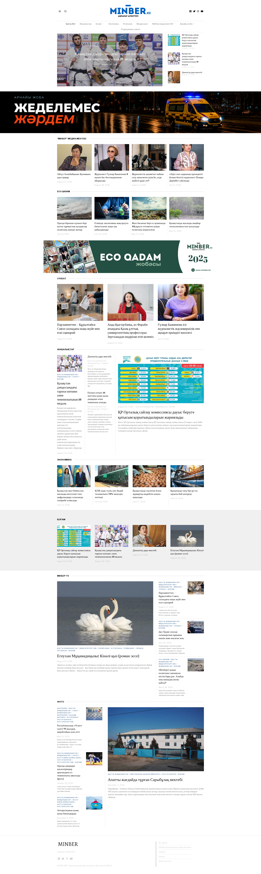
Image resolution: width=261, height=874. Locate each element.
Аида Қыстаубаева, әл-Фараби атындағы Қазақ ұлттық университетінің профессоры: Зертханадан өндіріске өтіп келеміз (130, 330)
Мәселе (177, 587)
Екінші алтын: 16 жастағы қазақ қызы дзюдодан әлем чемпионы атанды (98, 397)
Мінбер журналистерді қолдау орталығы (175, 847)
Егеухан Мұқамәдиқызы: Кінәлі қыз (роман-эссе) (187, 552)
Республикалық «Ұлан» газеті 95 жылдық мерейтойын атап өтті (69, 729)
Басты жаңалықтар (94, 49)
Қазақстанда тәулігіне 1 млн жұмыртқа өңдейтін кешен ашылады (147, 494)
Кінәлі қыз (103, 648)
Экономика (113, 24)
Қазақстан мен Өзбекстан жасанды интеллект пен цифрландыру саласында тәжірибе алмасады (70, 495)
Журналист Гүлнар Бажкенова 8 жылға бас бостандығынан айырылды (111, 177)
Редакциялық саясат (130, 29)
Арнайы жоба (186, 24)
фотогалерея (169, 774)
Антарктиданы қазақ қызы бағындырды (68, 812)
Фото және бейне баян (69, 758)
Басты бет (70, 24)
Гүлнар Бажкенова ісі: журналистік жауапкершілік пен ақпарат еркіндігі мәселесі (179, 328)
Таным (123, 49)
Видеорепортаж (88, 648)
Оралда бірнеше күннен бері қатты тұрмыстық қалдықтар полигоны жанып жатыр (72, 226)
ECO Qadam (63, 191)
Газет (75, 711)
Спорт (75, 377)
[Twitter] (194, 11)
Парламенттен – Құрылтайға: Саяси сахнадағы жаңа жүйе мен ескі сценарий (78, 328)
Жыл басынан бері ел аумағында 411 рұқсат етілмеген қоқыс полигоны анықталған (148, 226)
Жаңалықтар (85, 24)
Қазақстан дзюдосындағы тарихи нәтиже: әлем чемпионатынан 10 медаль (192, 59)
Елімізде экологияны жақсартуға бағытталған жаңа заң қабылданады (111, 226)
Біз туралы (163, 842)
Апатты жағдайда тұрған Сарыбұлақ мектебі (145, 779)
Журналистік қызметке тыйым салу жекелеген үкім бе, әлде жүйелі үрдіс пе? (148, 177)
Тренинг (162, 852)
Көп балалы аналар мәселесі (145, 774)
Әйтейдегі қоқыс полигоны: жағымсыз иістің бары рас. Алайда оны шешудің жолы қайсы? (171, 676)
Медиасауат (142, 24)
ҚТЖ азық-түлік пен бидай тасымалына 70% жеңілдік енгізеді (109, 494)
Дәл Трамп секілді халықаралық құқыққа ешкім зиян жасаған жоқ (171, 635)
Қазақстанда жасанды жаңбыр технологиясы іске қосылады (185, 224)
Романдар (129, 648)
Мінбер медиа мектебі (162, 24)
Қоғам (98, 24)
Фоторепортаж (65, 722)
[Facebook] (190, 11)
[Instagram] (198, 11)
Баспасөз (62, 708)
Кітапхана (127, 24)
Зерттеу (162, 856)
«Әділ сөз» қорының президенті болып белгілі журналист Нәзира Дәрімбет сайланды (186, 177)
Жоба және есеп (165, 861)
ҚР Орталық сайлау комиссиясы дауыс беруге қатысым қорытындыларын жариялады (190, 40)
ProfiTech (108, 865)
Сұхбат (162, 589)
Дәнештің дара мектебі (109, 56)
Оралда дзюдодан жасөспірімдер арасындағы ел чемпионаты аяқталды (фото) (68, 772)
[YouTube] (202, 11)
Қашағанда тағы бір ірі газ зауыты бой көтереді (184, 492)
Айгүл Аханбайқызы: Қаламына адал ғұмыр (74, 175)
